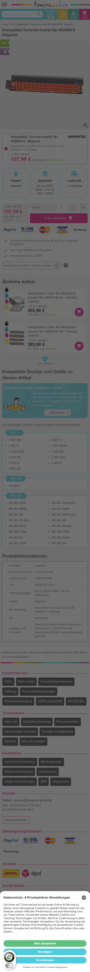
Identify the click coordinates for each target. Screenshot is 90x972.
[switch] (9, 965)
